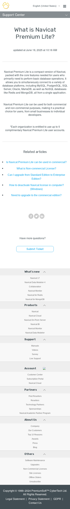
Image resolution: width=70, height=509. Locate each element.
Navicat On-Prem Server (35, 320)
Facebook (30, 216)
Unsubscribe (35, 481)
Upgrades (35, 465)
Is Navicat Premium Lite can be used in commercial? (36, 162)
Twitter (36, 216)
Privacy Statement (38, 499)
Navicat (35, 311)
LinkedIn (42, 216)
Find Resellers (35, 396)
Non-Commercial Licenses (35, 469)
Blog (35, 447)
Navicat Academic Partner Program (35, 413)
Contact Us (35, 503)
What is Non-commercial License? (36, 168)
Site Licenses (35, 473)
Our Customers (35, 430)
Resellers (35, 400)
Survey (35, 354)
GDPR (57, 499)
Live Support (35, 358)
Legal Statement (15, 499)
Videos (35, 350)
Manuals (35, 346)
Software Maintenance (35, 460)
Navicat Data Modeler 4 (35, 282)
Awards (35, 439)
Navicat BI (35, 324)
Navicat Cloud (35, 316)
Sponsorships (35, 409)
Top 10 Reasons (35, 435)
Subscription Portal (35, 379)
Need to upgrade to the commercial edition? (36, 195)
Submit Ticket (35, 249)
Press (35, 443)
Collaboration (35, 286)
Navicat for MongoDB (35, 299)
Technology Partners (35, 405)
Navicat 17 (35, 278)
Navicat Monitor (35, 291)
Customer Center (35, 375)
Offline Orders (35, 477)
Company (35, 426)
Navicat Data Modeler (35, 333)
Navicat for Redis (35, 295)
